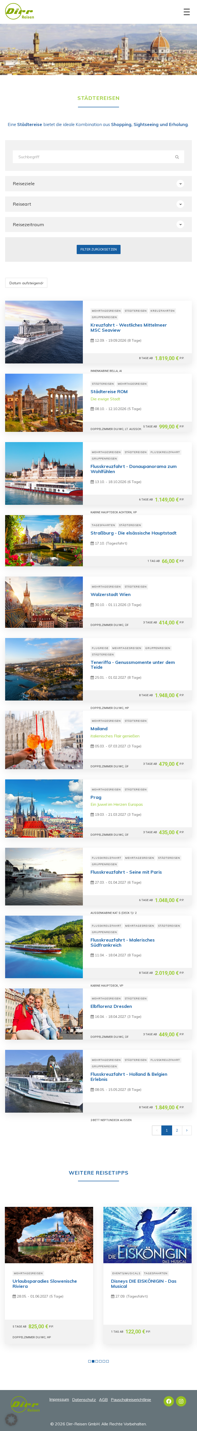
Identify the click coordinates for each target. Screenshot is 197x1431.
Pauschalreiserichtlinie (131, 1399)
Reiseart (22, 204)
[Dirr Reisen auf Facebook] (169, 1401)
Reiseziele (24, 183)
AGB (103, 1399)
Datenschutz (84, 1399)
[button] (11, 1419)
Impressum (59, 1399)
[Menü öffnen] (187, 12)
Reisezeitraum (28, 224)
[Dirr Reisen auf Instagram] (181, 1401)
